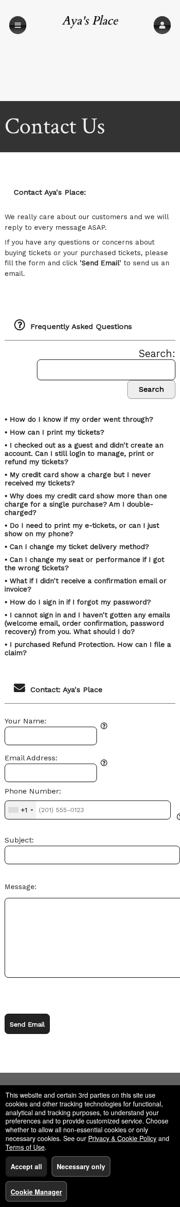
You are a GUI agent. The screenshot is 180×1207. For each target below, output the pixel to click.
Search (151, 389)
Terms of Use (25, 1147)
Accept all (26, 1166)
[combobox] (20, 810)
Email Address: (31, 758)
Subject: (19, 840)
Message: (20, 887)
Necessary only (81, 1166)
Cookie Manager (36, 1191)
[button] (162, 25)
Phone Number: (33, 791)
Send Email (27, 1024)
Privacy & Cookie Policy (122, 1138)
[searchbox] (106, 369)
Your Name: (25, 721)
